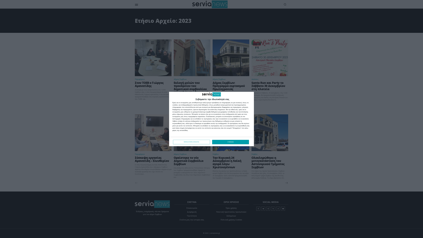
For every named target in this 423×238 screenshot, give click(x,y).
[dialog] (211, 119)
